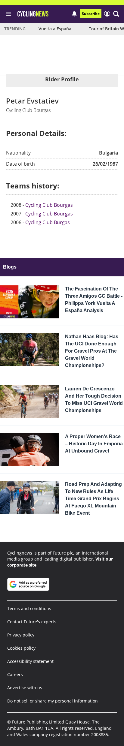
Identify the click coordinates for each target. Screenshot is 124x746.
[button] (116, 14)
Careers (15, 674)
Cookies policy (21, 648)
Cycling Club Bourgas (49, 205)
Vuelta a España (55, 29)
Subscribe (91, 13)
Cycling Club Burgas (47, 222)
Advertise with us (24, 687)
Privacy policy (20, 635)
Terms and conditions (29, 608)
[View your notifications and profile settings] (74, 14)
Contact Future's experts (31, 621)
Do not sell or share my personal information (52, 701)
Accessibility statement (30, 661)
